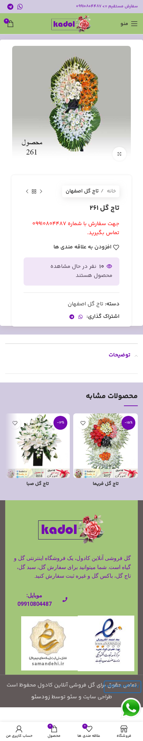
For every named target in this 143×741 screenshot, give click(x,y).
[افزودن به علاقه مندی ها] (83, 423)
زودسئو (40, 697)
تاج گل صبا (37, 484)
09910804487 (123, 686)
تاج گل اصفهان (82, 191)
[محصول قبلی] (40, 191)
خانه (111, 191)
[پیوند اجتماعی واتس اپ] (20, 6)
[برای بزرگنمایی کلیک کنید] (119, 154)
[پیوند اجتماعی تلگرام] (10, 6)
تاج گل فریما (106, 484)
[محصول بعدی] (27, 191)
